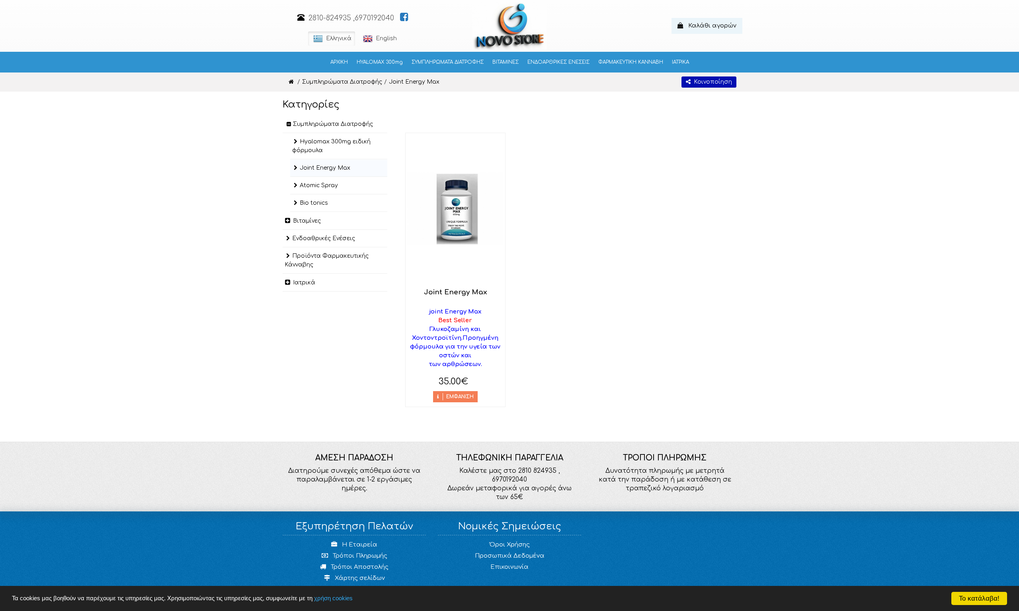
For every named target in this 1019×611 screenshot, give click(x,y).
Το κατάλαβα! (979, 598)
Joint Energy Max (325, 168)
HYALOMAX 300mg (380, 62)
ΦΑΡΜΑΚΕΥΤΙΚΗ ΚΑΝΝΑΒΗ (630, 62)
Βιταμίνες (307, 221)
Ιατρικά (304, 283)
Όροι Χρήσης (510, 544)
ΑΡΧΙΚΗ (339, 62)
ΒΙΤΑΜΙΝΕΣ (505, 62)
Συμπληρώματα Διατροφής (333, 124)
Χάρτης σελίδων (359, 578)
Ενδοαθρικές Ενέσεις (323, 238)
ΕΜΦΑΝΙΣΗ (458, 397)
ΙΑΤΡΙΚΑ (680, 62)
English (385, 38)
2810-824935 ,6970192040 (351, 18)
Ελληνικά (338, 38)
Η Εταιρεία (358, 544)
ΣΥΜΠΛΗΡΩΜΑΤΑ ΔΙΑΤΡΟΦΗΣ (448, 62)
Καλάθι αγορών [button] (709, 25)
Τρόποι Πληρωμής (359, 555)
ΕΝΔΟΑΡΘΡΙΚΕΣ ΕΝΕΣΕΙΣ (558, 62)
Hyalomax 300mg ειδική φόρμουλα (331, 146)
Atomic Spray (319, 185)
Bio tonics (314, 203)
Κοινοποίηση (711, 82)
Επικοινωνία (509, 567)
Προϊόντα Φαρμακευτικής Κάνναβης (327, 260)
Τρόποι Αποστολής (358, 567)
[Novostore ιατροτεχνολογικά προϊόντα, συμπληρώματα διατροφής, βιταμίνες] (291, 82)
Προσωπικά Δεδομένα (510, 555)
